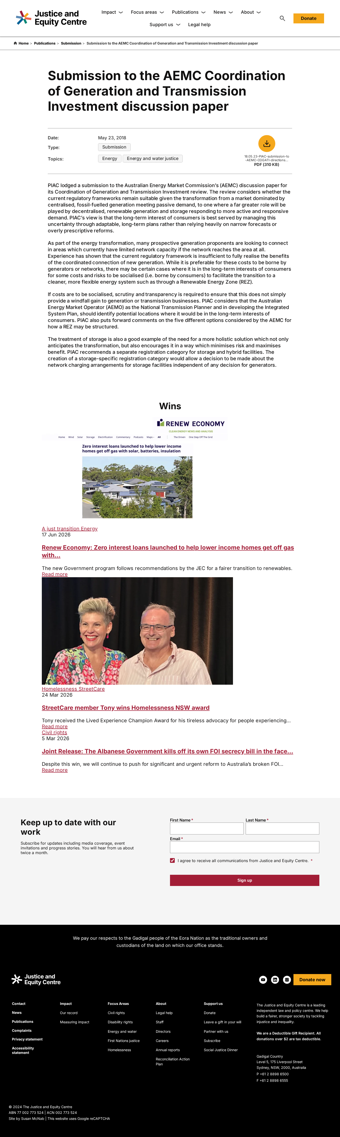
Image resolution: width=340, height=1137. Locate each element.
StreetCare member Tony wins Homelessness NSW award (126, 707)
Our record (69, 1013)
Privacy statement (27, 1039)
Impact (109, 12)
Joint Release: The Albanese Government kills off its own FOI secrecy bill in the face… (167, 751)
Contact (18, 1003)
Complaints (22, 1030)
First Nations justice (124, 1040)
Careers (162, 1040)
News (220, 12)
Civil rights (54, 732)
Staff (160, 1022)
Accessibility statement (23, 1050)
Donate (309, 18)
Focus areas (144, 12)
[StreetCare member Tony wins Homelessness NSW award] (137, 683)
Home (24, 43)
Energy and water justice (152, 158)
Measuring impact (74, 1022)
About (247, 12)
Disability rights (120, 1022)
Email (175, 838)
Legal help (199, 24)
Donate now (312, 979)
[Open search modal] (282, 18)
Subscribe (212, 1040)
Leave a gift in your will (222, 1022)
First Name (180, 820)
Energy (109, 158)
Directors (163, 1031)
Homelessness (60, 689)
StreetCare (92, 689)
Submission (71, 43)
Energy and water (122, 1031)
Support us (161, 24)
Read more (55, 574)
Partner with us (216, 1031)
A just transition (61, 529)
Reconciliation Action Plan (173, 1061)
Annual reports (168, 1050)
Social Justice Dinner (221, 1050)
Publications (185, 12)
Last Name (256, 820)
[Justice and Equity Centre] (51, 18)
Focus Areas (118, 1003)
